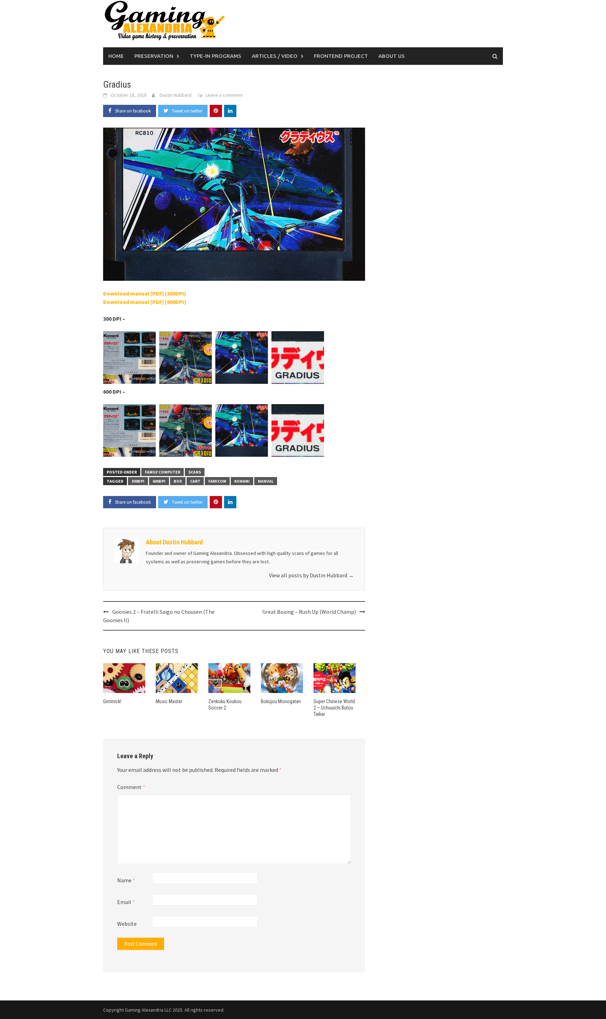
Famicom (217, 481)
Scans (194, 472)
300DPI (138, 481)
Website (127, 923)
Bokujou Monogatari (281, 701)
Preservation (153, 56)
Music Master (169, 701)
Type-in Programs (215, 56)
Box (178, 481)
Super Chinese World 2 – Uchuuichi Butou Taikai (334, 708)
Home (116, 56)
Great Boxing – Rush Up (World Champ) (309, 611)
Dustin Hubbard (175, 95)
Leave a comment (224, 95)
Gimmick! (112, 701)
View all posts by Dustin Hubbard (311, 575)
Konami (242, 481)
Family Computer (162, 472)
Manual (266, 481)
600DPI (159, 481)
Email (126, 901)
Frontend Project (341, 56)
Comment (131, 786)
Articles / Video (274, 56)
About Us (391, 56)
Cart (195, 481)
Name (126, 880)
